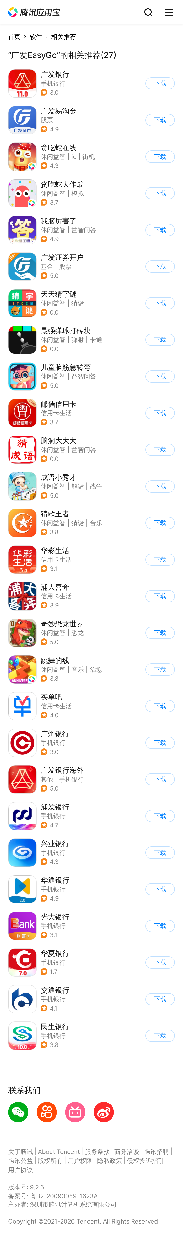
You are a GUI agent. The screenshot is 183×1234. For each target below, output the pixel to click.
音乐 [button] (96, 523)
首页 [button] (14, 36)
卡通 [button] (96, 339)
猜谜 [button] (77, 303)
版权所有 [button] (50, 1160)
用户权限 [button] (80, 1160)
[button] (34, 12)
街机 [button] (88, 156)
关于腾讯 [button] (20, 1151)
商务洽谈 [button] (126, 1151)
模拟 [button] (77, 193)
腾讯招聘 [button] (156, 1151)
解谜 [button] (77, 486)
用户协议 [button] (20, 1170)
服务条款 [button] (97, 1151)
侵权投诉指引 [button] (145, 1160)
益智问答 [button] (83, 229)
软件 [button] (36, 36)
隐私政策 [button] (109, 1160)
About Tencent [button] (59, 1151)
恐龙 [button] (77, 632)
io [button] (73, 156)
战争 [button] (96, 486)
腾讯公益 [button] (20, 1160)
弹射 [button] (77, 339)
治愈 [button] (96, 669)
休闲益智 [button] (53, 156)
